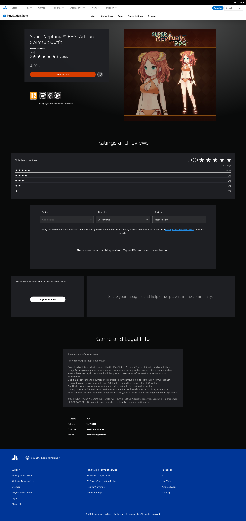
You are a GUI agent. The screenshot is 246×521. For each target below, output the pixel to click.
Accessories (76, 7)
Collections (107, 16)
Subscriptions (135, 16)
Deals (120, 16)
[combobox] (67, 219)
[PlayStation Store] (16, 15)
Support (110, 7)
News (95, 7)
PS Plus (58, 7)
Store (14, 7)
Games (41, 7)
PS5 (28, 7)
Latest (93, 16)
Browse (151, 16)
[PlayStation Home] (5, 8)
